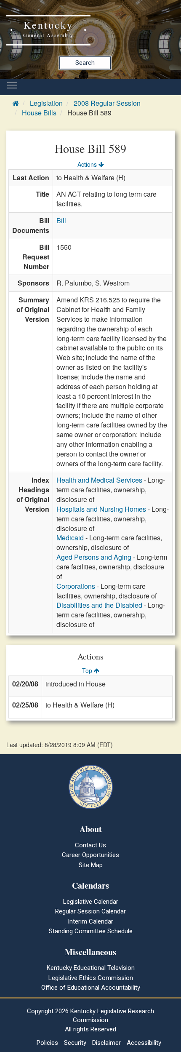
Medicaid (70, 537)
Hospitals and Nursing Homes (101, 509)
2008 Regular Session (107, 103)
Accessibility (144, 1043)
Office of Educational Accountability (90, 987)
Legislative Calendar (90, 901)
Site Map (91, 865)
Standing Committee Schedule (91, 931)
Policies (47, 1043)
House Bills (39, 112)
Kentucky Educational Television (91, 968)
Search (85, 63)
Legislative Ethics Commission (90, 978)
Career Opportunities (90, 855)
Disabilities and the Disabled (99, 605)
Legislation (46, 103)
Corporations (75, 586)
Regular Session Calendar (90, 911)
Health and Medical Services (99, 480)
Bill (61, 220)
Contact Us (90, 845)
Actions (87, 164)
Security (75, 1043)
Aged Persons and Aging (93, 557)
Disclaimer (106, 1043)
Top (88, 670)
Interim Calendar (90, 921)
